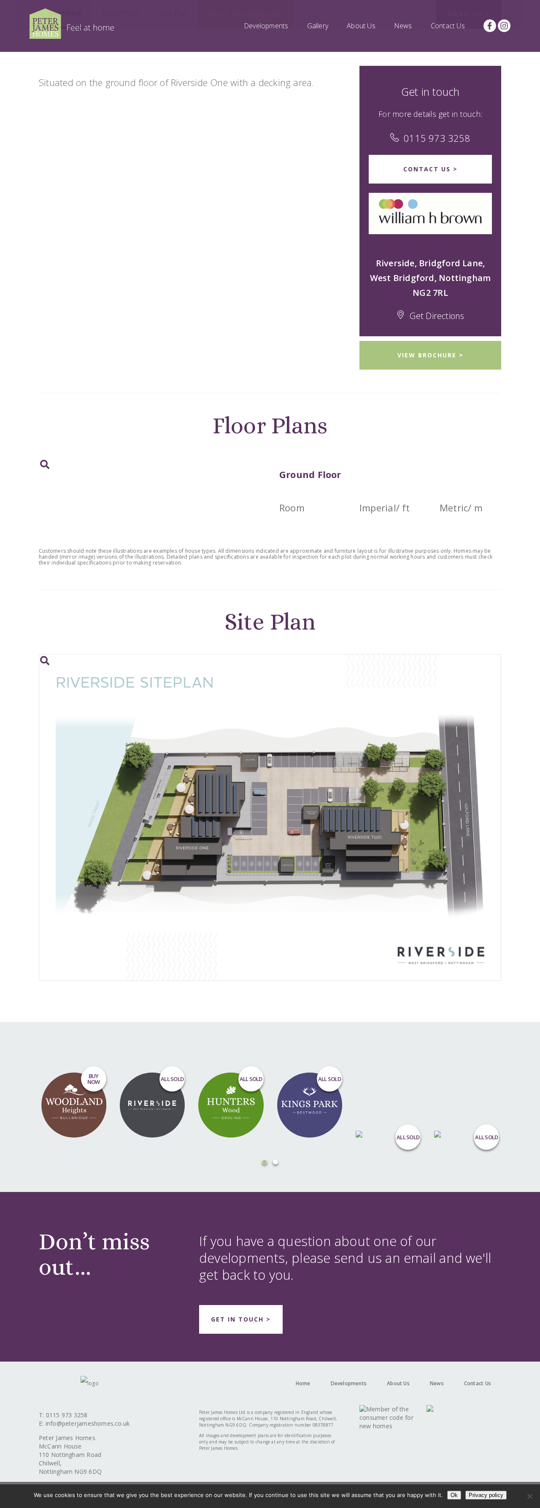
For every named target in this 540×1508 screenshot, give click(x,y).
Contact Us (448, 25)
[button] (264, 1162)
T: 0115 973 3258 (63, 1415)
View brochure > (430, 355)
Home (303, 1383)
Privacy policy (486, 1495)
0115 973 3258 (437, 138)
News (403, 25)
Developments (266, 25)
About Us (361, 25)
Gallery (318, 25)
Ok (454, 1495)
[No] (529, 1496)
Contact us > (430, 169)
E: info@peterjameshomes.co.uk (84, 1423)
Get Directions (437, 316)
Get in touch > (241, 1319)
